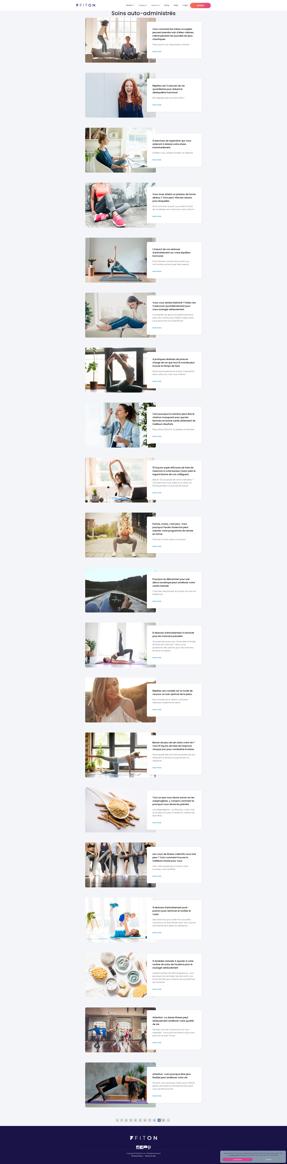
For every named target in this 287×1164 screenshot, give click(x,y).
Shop (166, 5)
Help (176, 5)
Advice (154, 5)
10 (163, 1120)
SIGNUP (200, 5)
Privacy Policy (137, 1156)
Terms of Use (150, 1156)
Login (185, 5)
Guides (142, 5)
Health (129, 5)
